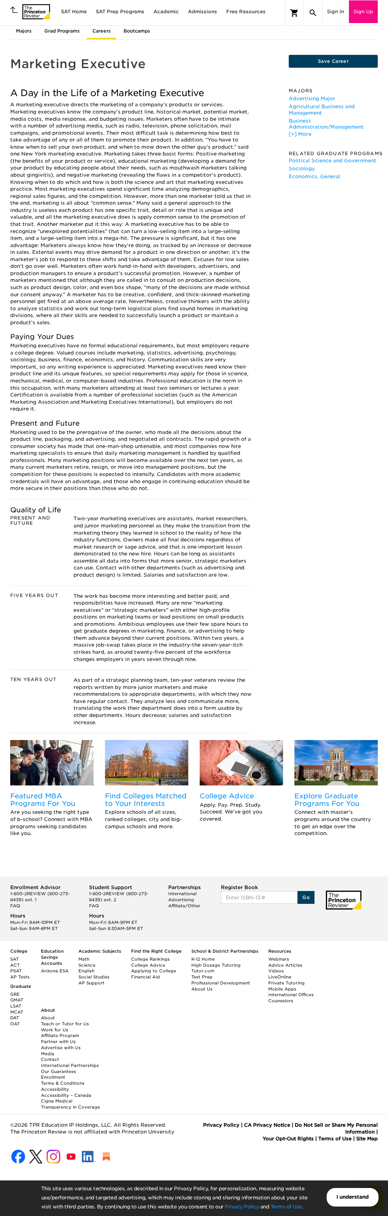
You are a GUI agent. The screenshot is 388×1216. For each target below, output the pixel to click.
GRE (15, 994)
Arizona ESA (55, 970)
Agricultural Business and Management (322, 109)
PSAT (16, 970)
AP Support (91, 983)
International (182, 893)
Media (47, 1053)
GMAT (16, 1000)
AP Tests (20, 977)
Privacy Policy (242, 1207)
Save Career (333, 61)
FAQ (15, 905)
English (86, 970)
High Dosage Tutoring (216, 965)
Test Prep (202, 977)
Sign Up (363, 11)
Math (83, 959)
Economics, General (314, 176)
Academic (166, 11)
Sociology (302, 168)
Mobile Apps (282, 989)
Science (86, 965)
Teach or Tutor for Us (65, 1023)
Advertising (181, 899)
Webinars (278, 959)
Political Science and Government (332, 160)
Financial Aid (145, 977)
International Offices (291, 994)
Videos (276, 970)
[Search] (313, 12)
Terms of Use (286, 1207)
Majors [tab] (23, 31)
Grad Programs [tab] (62, 31)
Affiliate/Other (184, 905)
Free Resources (246, 11)
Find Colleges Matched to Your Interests (146, 799)
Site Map (367, 1138)
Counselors (280, 1000)
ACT (15, 965)
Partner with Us (58, 1041)
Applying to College (153, 970)
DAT (14, 1017)
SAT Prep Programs (120, 11)
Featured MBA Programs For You (42, 799)
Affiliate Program (60, 1035)
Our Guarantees (58, 1071)
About (48, 1017)
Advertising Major (312, 98)
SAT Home (74, 11)
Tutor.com (202, 970)
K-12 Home (203, 959)
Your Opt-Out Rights (288, 1138)
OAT (15, 1023)
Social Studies (94, 977)
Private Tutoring (286, 983)
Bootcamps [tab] (137, 31)
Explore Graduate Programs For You (327, 799)
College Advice (227, 796)
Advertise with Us (61, 1047)
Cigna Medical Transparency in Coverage (70, 1104)
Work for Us (54, 1030)
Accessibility (55, 1089)
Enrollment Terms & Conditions (62, 1080)
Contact (50, 1059)
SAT (14, 959)
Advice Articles (285, 965)
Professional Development (220, 983)
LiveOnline (279, 977)
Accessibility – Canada (66, 1095)
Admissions (202, 11)
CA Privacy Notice (267, 1125)
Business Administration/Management (326, 124)
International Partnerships (70, 1065)
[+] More (300, 134)
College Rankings (150, 959)
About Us (202, 989)
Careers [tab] (101, 31)
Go (306, 897)
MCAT (16, 1012)
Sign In (335, 11)
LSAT (15, 1006)
